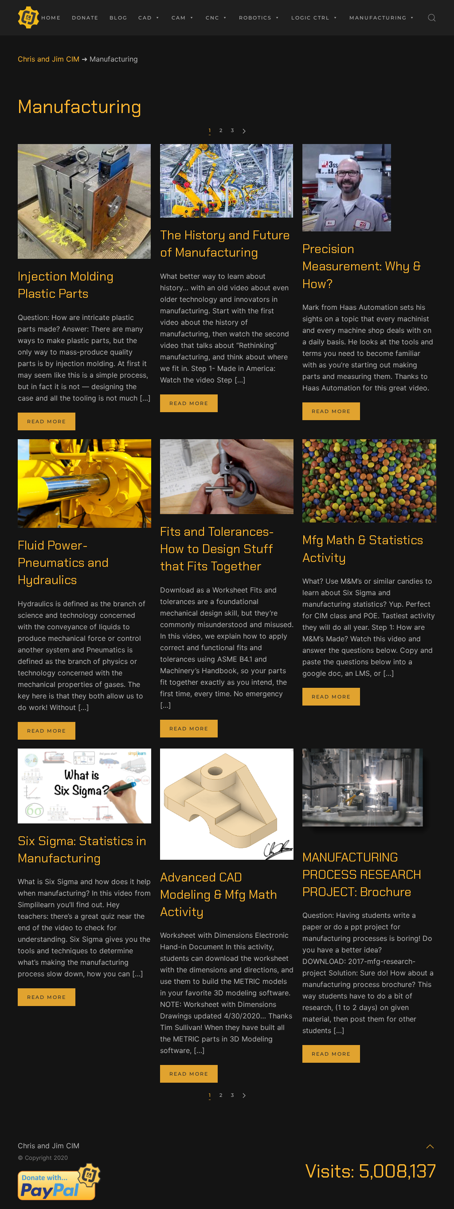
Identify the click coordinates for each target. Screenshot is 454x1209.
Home (51, 18)
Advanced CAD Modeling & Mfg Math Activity (218, 894)
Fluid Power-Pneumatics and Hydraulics (63, 562)
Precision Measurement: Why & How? (361, 266)
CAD (145, 18)
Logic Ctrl (310, 18)
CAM (179, 18)
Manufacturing (378, 18)
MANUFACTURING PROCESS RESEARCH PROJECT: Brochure (361, 874)
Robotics (255, 18)
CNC (212, 18)
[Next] (244, 131)
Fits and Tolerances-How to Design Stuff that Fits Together (217, 548)
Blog (118, 18)
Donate (85, 18)
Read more (46, 421)
